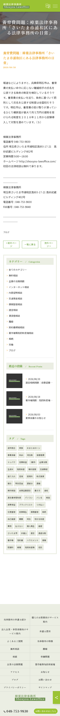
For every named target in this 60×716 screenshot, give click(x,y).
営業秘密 (23, 462)
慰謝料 (10, 547)
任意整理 (11, 512)
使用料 (30, 476)
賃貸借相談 (14, 315)
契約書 (20, 540)
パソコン (29, 497)
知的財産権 (30, 547)
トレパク (11, 462)
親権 (44, 540)
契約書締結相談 (16, 327)
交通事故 (44, 469)
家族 (21, 448)
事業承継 (11, 455)
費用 (10, 526)
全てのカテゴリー (18, 269)
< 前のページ (11, 244)
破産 (40, 526)
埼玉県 (30, 455)
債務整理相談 (15, 304)
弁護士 (24, 533)
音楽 (21, 476)
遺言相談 (13, 310)
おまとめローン (33, 448)
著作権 (10, 540)
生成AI (10, 469)
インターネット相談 (19, 287)
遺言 (33, 533)
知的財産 (21, 469)
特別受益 (19, 483)
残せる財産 (39, 519)
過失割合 (11, 448)
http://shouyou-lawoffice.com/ (37, 161)
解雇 (19, 547)
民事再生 (23, 512)
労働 (11, 344)
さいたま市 (12, 533)
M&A (21, 455)
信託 (40, 547)
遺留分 (30, 483)
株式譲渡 (40, 476)
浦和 (46, 490)
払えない (19, 526)
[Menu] (55, 5)
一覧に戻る (30, 244)
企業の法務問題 (16, 281)
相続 (11, 338)
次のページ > (48, 244)
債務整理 (34, 512)
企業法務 (43, 462)
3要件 (33, 462)
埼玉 (29, 519)
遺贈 (38, 483)
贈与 (10, 483)
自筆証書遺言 (25, 490)
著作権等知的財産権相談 (21, 333)
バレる (39, 497)
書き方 (37, 490)
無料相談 (13, 275)
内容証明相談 (15, 292)
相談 (48, 497)
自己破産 (11, 519)
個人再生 (31, 526)
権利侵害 (32, 469)
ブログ (6, 232)
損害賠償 (40, 455)
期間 (21, 519)
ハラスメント (32, 540)
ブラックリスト (26, 504)
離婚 (11, 321)
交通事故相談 (15, 298)
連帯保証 (11, 504)
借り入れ (11, 476)
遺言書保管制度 (14, 497)
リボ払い (40, 504)
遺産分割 (42, 533)
